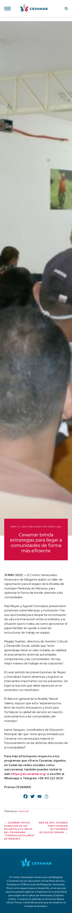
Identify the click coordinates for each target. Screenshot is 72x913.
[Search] (66, 9)
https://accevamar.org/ (28, 774)
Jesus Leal (55, 526)
